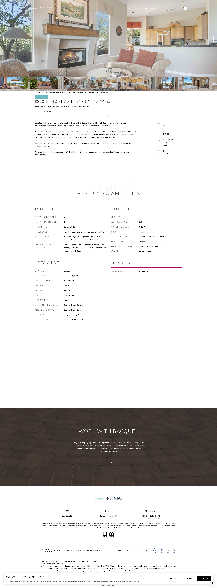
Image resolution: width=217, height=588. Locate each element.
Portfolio (143, 8)
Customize (188, 579)
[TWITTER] (174, 550)
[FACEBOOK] (155, 550)
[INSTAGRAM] (162, 550)
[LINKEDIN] (168, 550)
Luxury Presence (93, 550)
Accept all (203, 579)
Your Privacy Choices (108, 585)
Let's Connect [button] (108, 463)
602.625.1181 (67, 516)
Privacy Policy (140, 550)
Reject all (173, 579)
